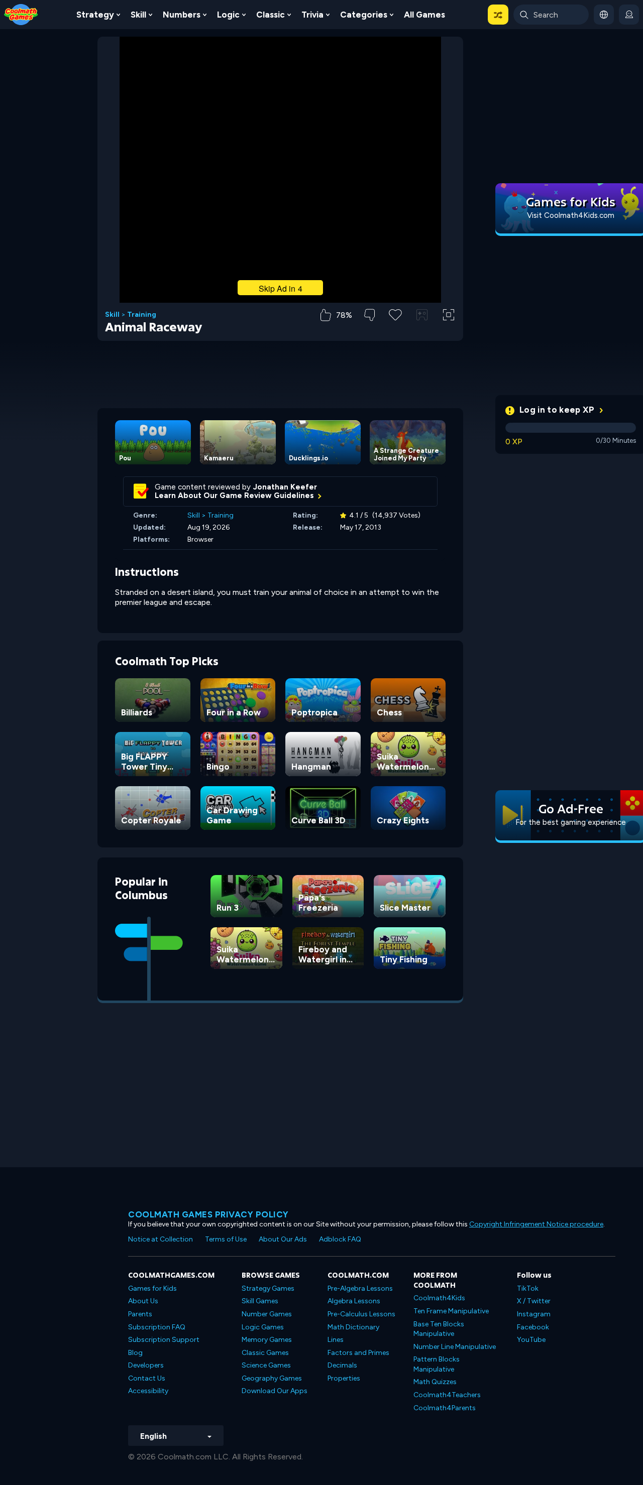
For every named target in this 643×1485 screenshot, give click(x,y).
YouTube (531, 1339)
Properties (344, 1378)
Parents (140, 1314)
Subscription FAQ (156, 1327)
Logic (228, 15)
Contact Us (146, 1378)
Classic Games (265, 1352)
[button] (498, 15)
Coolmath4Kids (439, 1298)
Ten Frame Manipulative (451, 1311)
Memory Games (267, 1339)
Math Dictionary (353, 1327)
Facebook (533, 1327)
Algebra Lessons (354, 1301)
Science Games (266, 1365)
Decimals (342, 1365)
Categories (363, 15)
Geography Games (272, 1378)
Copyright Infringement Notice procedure (536, 1224)
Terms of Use (226, 1239)
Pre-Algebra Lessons (360, 1288)
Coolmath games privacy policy (208, 1214)
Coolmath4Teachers (447, 1395)
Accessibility (148, 1391)
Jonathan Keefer (285, 486)
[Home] (21, 14)
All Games (424, 15)
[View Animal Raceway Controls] (422, 315)
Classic (270, 15)
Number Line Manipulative (454, 1346)
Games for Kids (152, 1288)
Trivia (312, 15)
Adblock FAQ (340, 1239)
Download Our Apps (274, 1391)
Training (141, 315)
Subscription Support (163, 1339)
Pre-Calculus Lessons (361, 1314)
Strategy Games (268, 1288)
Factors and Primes (358, 1352)
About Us (143, 1301)
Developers (146, 1365)
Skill (138, 15)
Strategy (95, 15)
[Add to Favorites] (395, 314)
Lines (336, 1339)
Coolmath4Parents (444, 1408)
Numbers (181, 15)
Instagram (534, 1314)
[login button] (629, 15)
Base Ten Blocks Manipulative (438, 1329)
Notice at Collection (160, 1239)
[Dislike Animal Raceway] (369, 315)
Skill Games (260, 1301)
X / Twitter (534, 1301)
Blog (135, 1352)
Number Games (267, 1314)
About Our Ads (283, 1239)
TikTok (528, 1288)
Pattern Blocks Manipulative (436, 1364)
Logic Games (263, 1327)
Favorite (395, 330)
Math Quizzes (435, 1382)
